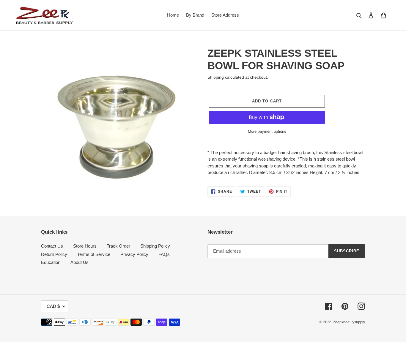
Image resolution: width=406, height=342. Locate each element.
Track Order (118, 245)
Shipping (215, 77)
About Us (79, 262)
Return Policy (54, 254)
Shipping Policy (155, 245)
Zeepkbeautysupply (349, 322)
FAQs (164, 254)
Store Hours (85, 245)
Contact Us (52, 245)
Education (50, 262)
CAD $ (53, 306)
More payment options (267, 131)
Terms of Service (93, 254)
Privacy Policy (134, 254)
